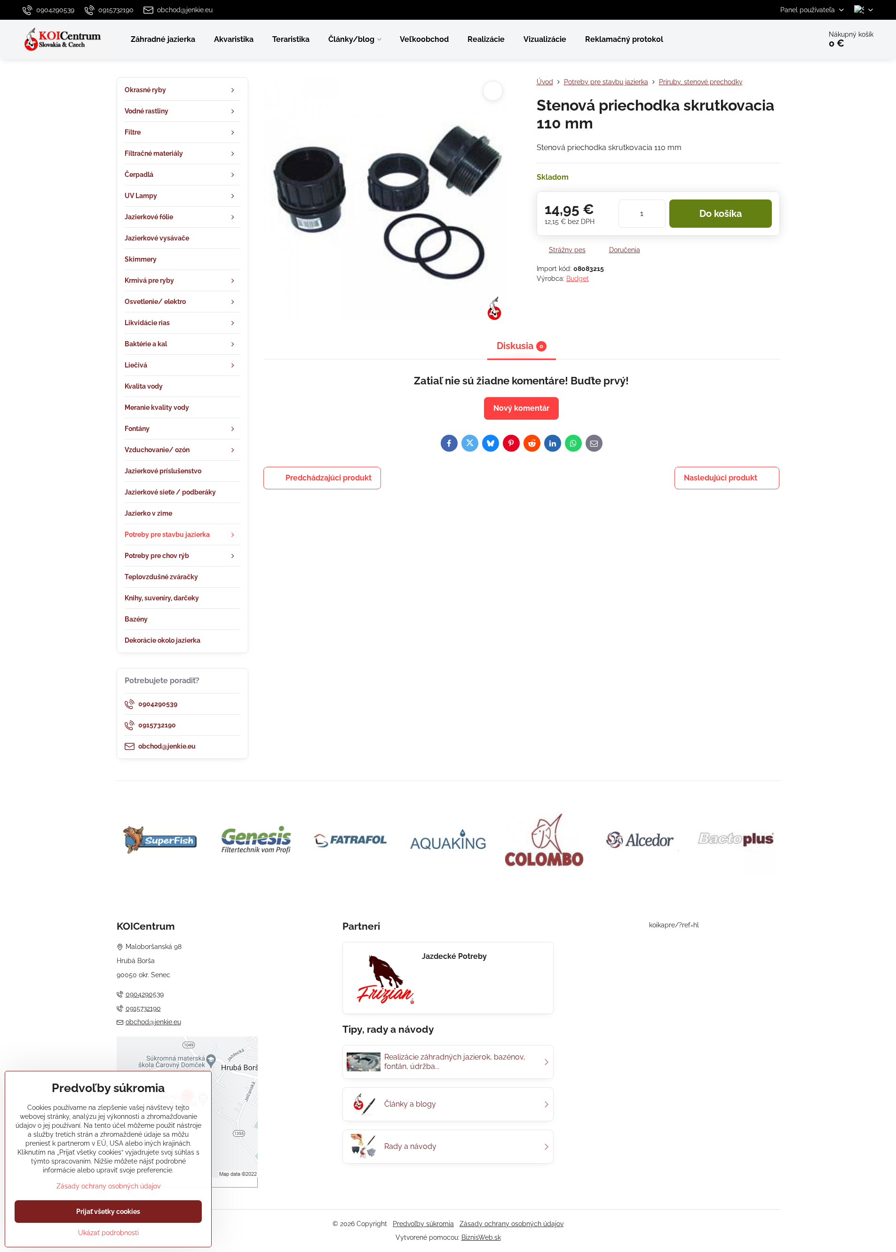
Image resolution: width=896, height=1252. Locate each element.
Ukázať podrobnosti (108, 1232)
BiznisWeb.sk (481, 1237)
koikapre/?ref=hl (674, 925)
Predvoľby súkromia (423, 1224)
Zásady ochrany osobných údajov (511, 1224)
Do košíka (720, 213)
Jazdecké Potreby (454, 956)
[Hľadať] (788, 39)
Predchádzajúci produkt (328, 477)
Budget (577, 278)
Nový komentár (521, 408)
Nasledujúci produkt (720, 477)
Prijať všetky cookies (108, 1211)
